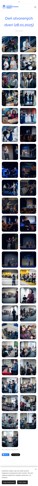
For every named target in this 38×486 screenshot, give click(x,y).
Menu (35, 7)
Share (6, 454)
